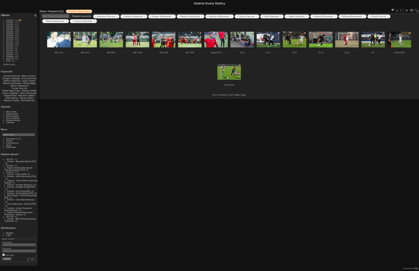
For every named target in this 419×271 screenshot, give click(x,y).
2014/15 (9, 46)
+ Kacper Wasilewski (162, 16)
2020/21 (9, 33)
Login (8, 235)
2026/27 (9, 20)
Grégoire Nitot (10, 95)
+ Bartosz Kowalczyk (190, 16)
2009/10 (9, 54)
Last (244, 95)
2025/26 (9, 22)
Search (9, 141)
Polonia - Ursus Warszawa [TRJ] (21, 176)
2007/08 (9, 59)
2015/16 (9, 44)
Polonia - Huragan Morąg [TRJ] (21, 187)
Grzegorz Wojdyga (11, 78)
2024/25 (9, 25)
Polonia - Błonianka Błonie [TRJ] (21, 161)
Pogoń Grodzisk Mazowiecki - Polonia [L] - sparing (19, 213)
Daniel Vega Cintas (11, 90)
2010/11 (9, 52)
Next (237, 95)
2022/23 (9, 29)
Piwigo (415, 268)
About (8, 145)
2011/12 (9, 50)
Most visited (11, 112)
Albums (5, 15)
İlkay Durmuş (11, 98)
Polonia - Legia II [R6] (16, 174)
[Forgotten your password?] (32, 259)
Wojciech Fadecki (26, 95)
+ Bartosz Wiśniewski (219, 16)
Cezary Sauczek (19, 88)
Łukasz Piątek (28, 81)
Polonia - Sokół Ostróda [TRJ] (20, 193)
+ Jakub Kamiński (297, 16)
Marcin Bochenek (28, 93)
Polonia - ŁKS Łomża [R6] (18, 191)
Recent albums (12, 118)
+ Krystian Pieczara (106, 16)
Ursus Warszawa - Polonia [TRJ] (21, 204)
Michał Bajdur (29, 83)
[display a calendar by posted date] (412, 10)
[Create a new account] (28, 259)
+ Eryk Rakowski (272, 16)
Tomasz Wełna (26, 98)
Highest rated (12, 114)
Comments (11, 143)
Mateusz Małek (29, 90)
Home (43, 11)
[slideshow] (407, 10)
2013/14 (9, 48)
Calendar (10, 122)
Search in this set (58, 16)
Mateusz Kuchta (11, 100)
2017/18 (9, 39)
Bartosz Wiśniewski (12, 83)
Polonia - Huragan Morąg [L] (19, 185)
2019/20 (9, 35)
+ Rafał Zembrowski (55, 21)
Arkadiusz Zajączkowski (79, 11)
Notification (11, 147)
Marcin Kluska (28, 76)
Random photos (13, 120)
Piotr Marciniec (28, 100)
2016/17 (9, 42)
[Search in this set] (392, 9)
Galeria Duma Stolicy (209, 3)
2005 (8, 61)
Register (10, 233)
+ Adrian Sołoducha (133, 16)
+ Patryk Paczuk (378, 16)
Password (6, 248)
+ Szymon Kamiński (83, 21)
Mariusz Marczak (12, 81)
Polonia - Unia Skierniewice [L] (21, 200)
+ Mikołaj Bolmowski (352, 16)
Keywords (10, 139)
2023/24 (9, 27)
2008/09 (9, 56)
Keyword (53, 11)
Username (7, 242)
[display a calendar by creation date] (416, 10)
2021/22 (9, 31)
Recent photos (12, 116)
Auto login (9, 255)
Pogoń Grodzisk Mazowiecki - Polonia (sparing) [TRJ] (19, 169)
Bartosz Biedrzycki (19, 86)
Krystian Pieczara (11, 76)
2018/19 (9, 37)
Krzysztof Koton (29, 78)
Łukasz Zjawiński (10, 93)
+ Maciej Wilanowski (324, 16)
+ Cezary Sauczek (247, 16)
